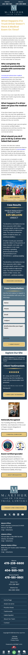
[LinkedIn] (18, 515)
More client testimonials (14, 394)
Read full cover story (14, 434)
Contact (6, 623)
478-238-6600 (21, 4)
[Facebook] (14, 515)
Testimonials (8, 611)
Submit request (15, 344)
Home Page (8, 600)
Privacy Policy (15, 640)
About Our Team (9, 619)
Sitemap (14, 636)
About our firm (15, 197)
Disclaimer (15, 638)
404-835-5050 (14, 590)
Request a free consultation (14, 508)
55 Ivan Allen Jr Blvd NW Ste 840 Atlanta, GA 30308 (11, 538)
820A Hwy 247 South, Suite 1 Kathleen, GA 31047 (13, 549)
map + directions (7, 530)
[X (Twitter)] (10, 515)
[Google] (5, 515)
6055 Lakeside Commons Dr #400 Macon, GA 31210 (12, 527)
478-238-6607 (14, 584)
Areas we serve (9, 604)
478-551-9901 (14, 577)
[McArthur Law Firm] (14, 10)
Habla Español (8, 615)
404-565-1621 (7, 4)
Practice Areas (9, 607)
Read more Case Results (14, 281)
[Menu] (4, 651)
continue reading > (9, 237)
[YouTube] (22, 515)
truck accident (21, 149)
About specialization (15, 475)
